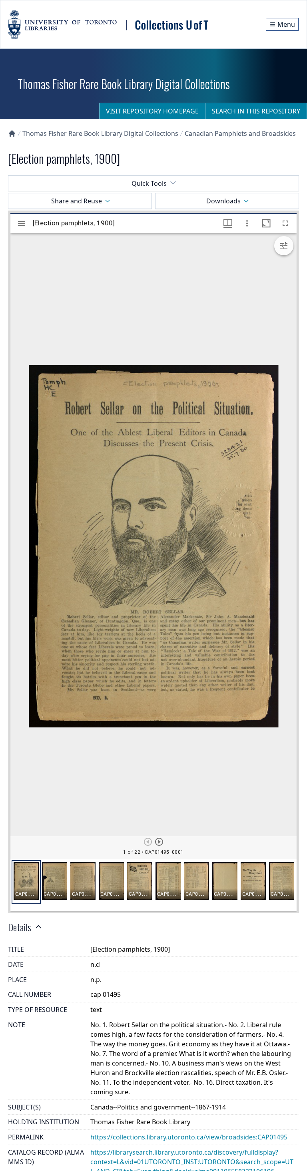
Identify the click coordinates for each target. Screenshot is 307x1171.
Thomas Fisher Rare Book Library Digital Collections (100, 133)
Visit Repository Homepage (152, 111)
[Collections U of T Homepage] (12, 133)
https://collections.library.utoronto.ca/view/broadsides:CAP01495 (188, 1137)
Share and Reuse (76, 201)
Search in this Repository (256, 111)
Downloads (223, 201)
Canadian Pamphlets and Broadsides (240, 133)
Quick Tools (149, 183)
